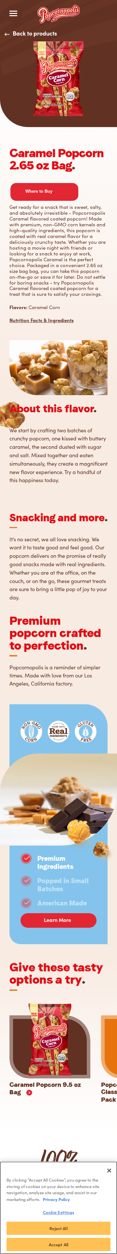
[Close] (109, 1170)
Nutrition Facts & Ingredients (41, 320)
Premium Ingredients (55, 862)
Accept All (58, 1244)
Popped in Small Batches (63, 885)
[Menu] (13, 13)
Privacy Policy (56, 1199)
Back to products (35, 33)
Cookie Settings (58, 1212)
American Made (62, 903)
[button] (39, 191)
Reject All (58, 1228)
